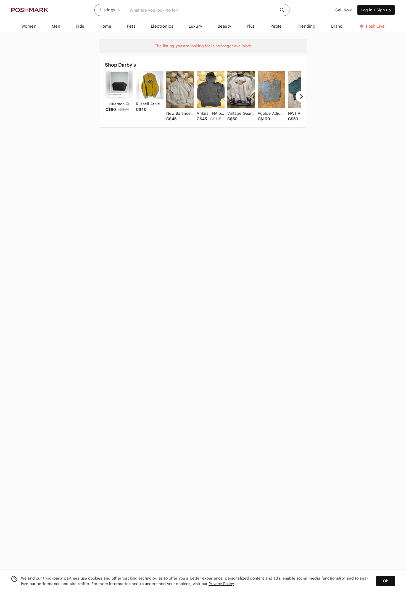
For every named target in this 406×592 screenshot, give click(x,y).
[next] (301, 96)
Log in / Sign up (376, 9)
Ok (385, 580)
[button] (110, 10)
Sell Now (343, 9)
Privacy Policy (221, 583)
